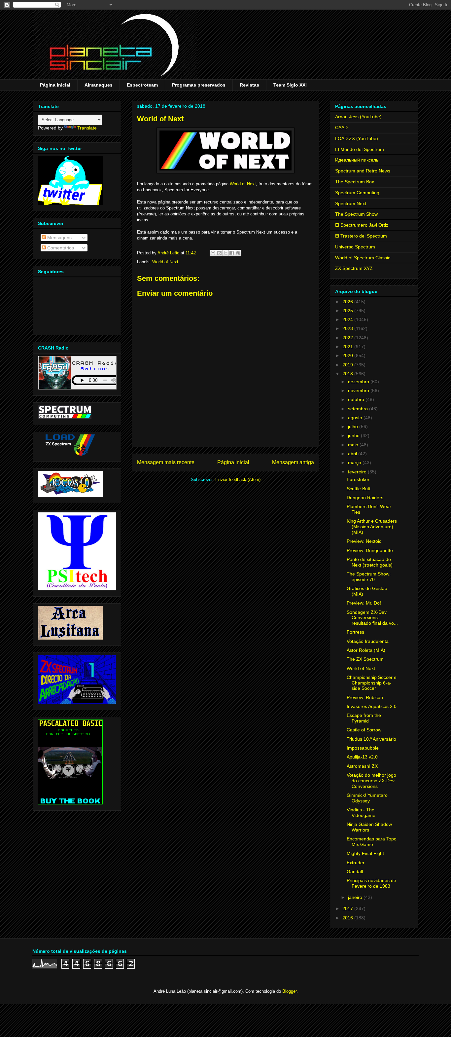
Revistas (249, 85)
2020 (348, 355)
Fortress (355, 632)
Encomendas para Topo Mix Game (372, 841)
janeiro (356, 897)
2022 (348, 337)
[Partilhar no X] (225, 253)
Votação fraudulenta (368, 641)
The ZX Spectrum (365, 659)
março (355, 462)
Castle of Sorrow (364, 729)
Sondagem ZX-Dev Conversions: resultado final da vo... (372, 618)
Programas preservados (199, 85)
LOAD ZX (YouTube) (356, 138)
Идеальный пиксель (356, 160)
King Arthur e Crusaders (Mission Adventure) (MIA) (372, 526)
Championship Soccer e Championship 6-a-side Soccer (372, 683)
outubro (356, 399)
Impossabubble (363, 748)
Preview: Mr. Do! (364, 603)
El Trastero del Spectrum (361, 236)
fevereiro (358, 471)
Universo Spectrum (355, 246)
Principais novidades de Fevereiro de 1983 (371, 883)
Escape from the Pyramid (364, 718)
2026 (348, 301)
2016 (348, 917)
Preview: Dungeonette (370, 550)
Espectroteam (142, 85)
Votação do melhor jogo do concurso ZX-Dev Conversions (371, 780)
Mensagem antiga (293, 462)
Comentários (60, 247)
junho (354, 435)
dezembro (359, 381)
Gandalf (355, 871)
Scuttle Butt (358, 488)
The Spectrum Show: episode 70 (369, 576)
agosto (356, 417)
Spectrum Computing (357, 192)
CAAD (341, 127)
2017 (348, 908)
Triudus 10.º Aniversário (371, 739)
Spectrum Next (350, 203)
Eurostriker (358, 479)
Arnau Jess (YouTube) (358, 116)
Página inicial (55, 85)
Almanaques (99, 85)
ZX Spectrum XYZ (354, 268)
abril (353, 453)
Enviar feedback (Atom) (237, 479)
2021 (348, 346)
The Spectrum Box (354, 181)
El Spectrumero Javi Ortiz (361, 225)
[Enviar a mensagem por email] (213, 253)
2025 (348, 310)
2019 (348, 364)
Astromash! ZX (362, 766)
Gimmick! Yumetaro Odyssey (367, 798)
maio (354, 444)
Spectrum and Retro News (362, 170)
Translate (87, 127)
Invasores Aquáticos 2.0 (372, 706)
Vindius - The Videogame (361, 812)
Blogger (289, 991)
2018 (348, 373)
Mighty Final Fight (365, 853)
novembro (359, 390)
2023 (348, 328)
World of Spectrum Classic (362, 257)
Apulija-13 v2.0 (362, 756)
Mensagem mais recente (165, 462)
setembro (358, 408)
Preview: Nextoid (364, 541)
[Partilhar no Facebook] (231, 253)
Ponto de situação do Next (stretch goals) (370, 562)
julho (353, 426)
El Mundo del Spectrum (359, 149)
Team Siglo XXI (290, 85)
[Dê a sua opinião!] (219, 253)
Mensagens (59, 237)
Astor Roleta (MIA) (366, 650)
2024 (348, 319)
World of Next (243, 183)
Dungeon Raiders (365, 497)
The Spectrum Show (356, 214)
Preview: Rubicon (365, 697)
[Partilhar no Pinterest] (238, 253)
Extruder (355, 862)
